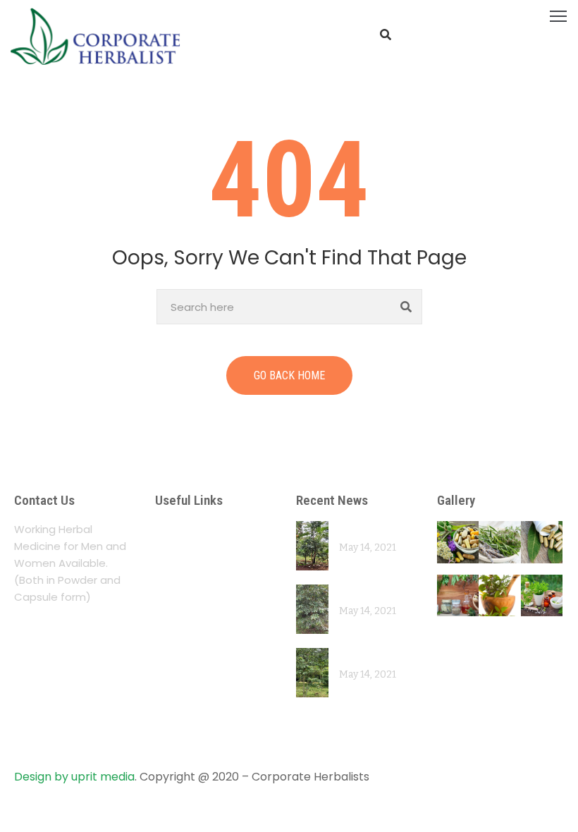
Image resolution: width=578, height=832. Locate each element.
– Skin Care (190, 712)
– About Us (189, 529)
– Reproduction (203, 684)
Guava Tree (368, 592)
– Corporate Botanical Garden (210, 620)
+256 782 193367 (75, 713)
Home (24, 98)
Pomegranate (373, 529)
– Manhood (190, 657)
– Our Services (200, 556)
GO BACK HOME (289, 375)
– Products (189, 584)
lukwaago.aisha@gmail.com (104, 745)
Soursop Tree (373, 656)
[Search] (406, 306)
